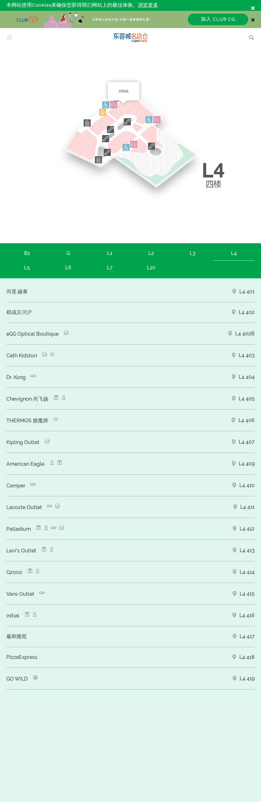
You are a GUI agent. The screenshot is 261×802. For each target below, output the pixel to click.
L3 (192, 253)
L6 (68, 268)
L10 (151, 268)
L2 (151, 253)
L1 (109, 253)
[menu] (9, 37)
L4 (234, 253)
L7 (110, 268)
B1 (27, 253)
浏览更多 (148, 5)
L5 (27, 268)
